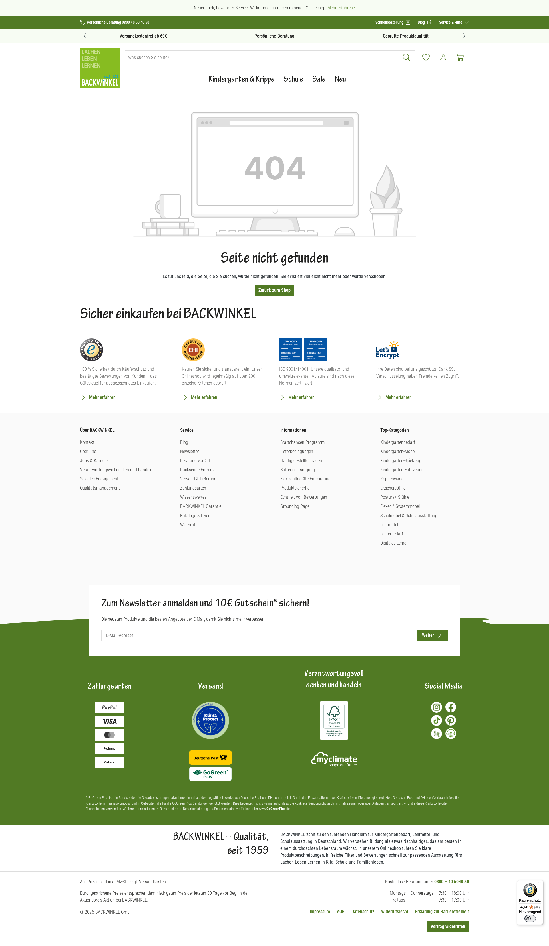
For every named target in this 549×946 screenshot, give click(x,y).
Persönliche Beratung (274, 36)
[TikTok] (436, 720)
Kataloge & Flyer (195, 515)
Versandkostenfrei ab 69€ (143, 36)
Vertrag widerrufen (448, 926)
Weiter (428, 635)
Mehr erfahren (102, 397)
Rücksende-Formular (198, 469)
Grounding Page (294, 506)
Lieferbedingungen (296, 451)
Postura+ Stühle (394, 497)
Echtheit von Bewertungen (303, 497)
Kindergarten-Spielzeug (400, 460)
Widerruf (187, 524)
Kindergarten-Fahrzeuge (401, 469)
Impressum (320, 911)
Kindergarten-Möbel (397, 451)
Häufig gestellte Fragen (301, 460)
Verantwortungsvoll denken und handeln (116, 469)
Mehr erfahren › (341, 8)
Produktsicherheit (296, 488)
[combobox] (262, 57)
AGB (341, 911)
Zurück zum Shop (274, 290)
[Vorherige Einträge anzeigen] (85, 35)
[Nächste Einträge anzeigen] (464, 35)
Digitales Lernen (394, 543)
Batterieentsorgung (297, 469)
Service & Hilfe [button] (451, 22)
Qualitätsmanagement (100, 488)
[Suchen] (407, 57)
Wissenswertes (193, 497)
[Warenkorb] (460, 57)
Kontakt (87, 442)
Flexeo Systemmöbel (400, 506)
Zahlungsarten (193, 488)
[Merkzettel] (426, 57)
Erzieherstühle (392, 488)
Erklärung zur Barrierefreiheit (442, 911)
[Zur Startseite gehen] (100, 68)
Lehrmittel (389, 524)
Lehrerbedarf (391, 534)
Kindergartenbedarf (397, 442)
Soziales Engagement (99, 479)
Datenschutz (362, 911)
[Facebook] (450, 707)
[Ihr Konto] (443, 57)
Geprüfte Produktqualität (406, 36)
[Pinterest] (450, 720)
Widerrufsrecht (394, 911)
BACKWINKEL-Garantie (200, 506)
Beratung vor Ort (195, 460)
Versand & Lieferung (198, 479)
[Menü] (539, 883)
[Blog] (436, 733)
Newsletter (189, 451)
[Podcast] (450, 733)
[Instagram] (436, 707)
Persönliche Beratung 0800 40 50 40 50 (118, 22)
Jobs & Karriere (94, 460)
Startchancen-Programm (302, 442)
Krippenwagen (393, 479)
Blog (184, 442)
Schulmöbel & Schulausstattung (408, 515)
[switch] (530, 918)
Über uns (88, 451)
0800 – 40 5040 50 (451, 881)
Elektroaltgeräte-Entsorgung (305, 479)
